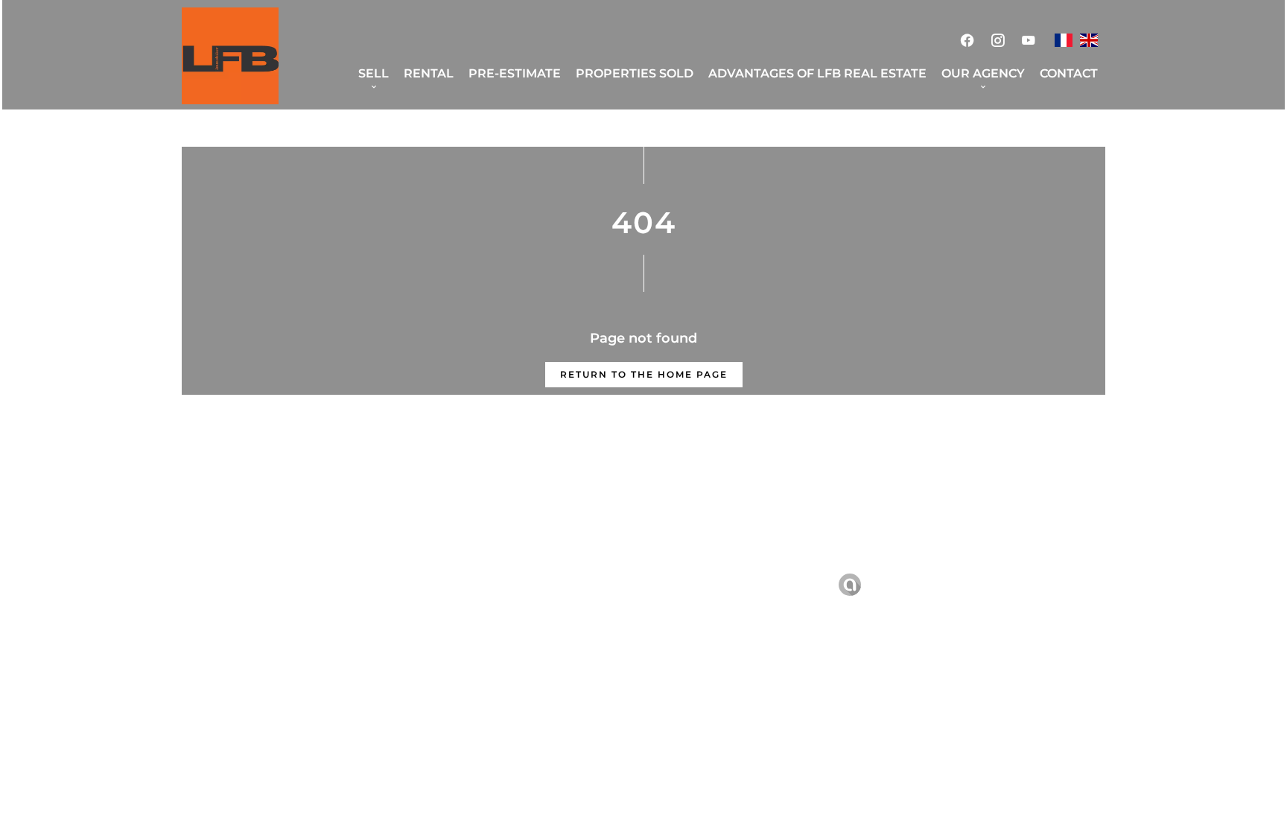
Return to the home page (644, 374)
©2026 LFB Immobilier (439, 585)
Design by (888, 585)
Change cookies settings (757, 584)
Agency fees (638, 584)
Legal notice (553, 584)
